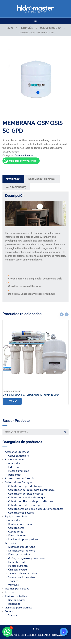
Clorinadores (15, 531)
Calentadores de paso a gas (25, 505)
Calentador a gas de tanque (25, 486)
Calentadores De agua (18, 482)
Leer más (12, 401)
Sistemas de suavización (22, 573)
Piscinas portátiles (16, 596)
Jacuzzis (10, 592)
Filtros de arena (17, 535)
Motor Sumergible (18, 470)
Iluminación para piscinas (23, 539)
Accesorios (14, 463)
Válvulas (13, 584)
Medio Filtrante (17, 562)
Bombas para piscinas (21, 524)
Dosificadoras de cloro (21, 550)
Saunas (9, 611)
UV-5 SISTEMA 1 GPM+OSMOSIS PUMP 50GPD (31, 394)
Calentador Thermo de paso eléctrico (30, 501)
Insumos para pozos (17, 588)
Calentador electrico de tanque (27, 497)
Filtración (26, 27)
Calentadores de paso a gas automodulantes (35, 508)
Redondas (14, 603)
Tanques (13, 581)
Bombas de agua (15, 459)
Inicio (9, 27)
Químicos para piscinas (18, 607)
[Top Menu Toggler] (35, 21)
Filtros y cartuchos (19, 554)
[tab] (13, 179)
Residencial (14, 474)
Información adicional (42, 179)
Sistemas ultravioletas (21, 577)
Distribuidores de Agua (21, 546)
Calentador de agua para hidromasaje (31, 489)
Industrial (14, 467)
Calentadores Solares (21, 512)
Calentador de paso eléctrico (25, 493)
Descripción (13, 179)
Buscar (65, 432)
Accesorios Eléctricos (17, 451)
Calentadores (16, 527)
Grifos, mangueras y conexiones (26, 558)
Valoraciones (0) (16, 187)
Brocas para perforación (19, 478)
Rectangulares (16, 600)
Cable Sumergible (18, 455)
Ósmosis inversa (50, 27)
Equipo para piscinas (17, 516)
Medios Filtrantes (18, 565)
